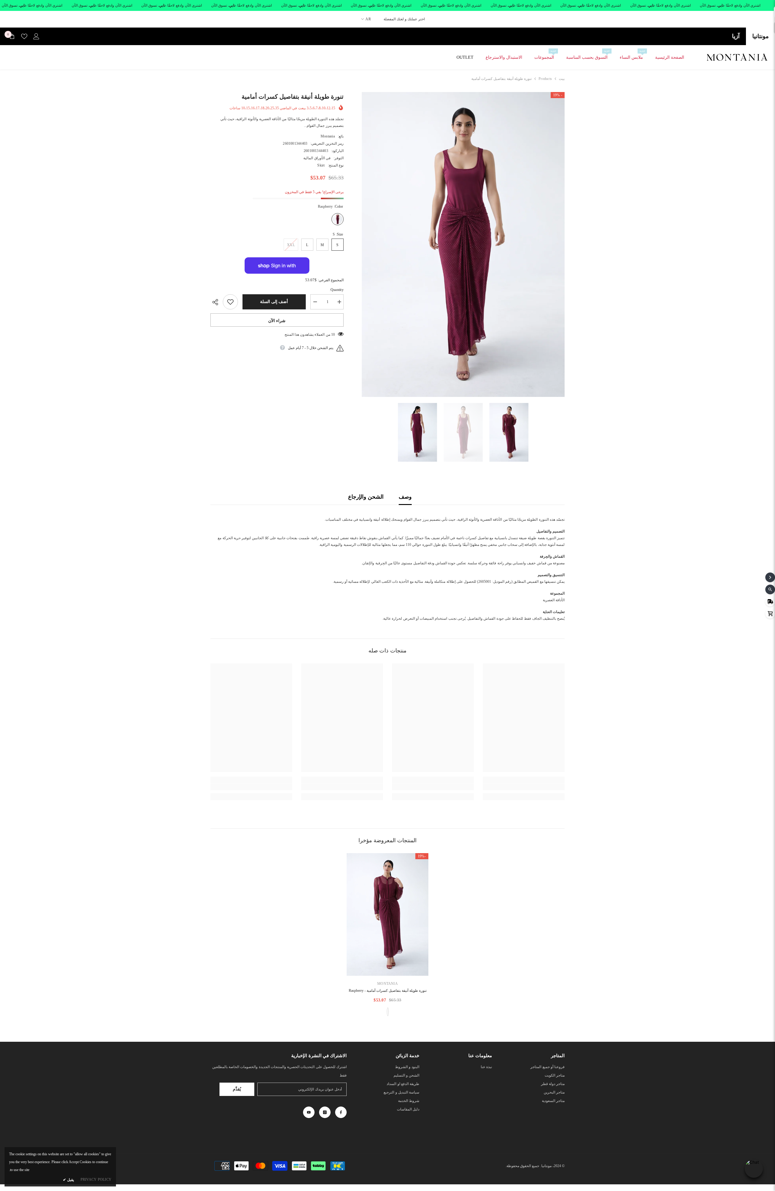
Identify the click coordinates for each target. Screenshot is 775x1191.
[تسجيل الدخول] (36, 36)
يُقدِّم (237, 1089)
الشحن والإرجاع (366, 497)
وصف (405, 497)
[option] (463, 244)
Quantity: (337, 290)
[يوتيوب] (309, 1112)
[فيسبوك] (341, 1112)
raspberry (388, 1012)
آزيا (736, 36)
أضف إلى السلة (274, 301)
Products (545, 79)
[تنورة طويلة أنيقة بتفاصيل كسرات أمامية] (387, 914)
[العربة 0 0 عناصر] (12, 36)
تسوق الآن (708, 5)
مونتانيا (760, 36)
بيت (562, 79)
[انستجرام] (325, 1112)
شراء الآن (276, 320)
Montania (328, 136)
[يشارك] (216, 302)
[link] (524, 787)
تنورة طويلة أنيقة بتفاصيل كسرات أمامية (388, 990)
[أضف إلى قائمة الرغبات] (230, 301)
